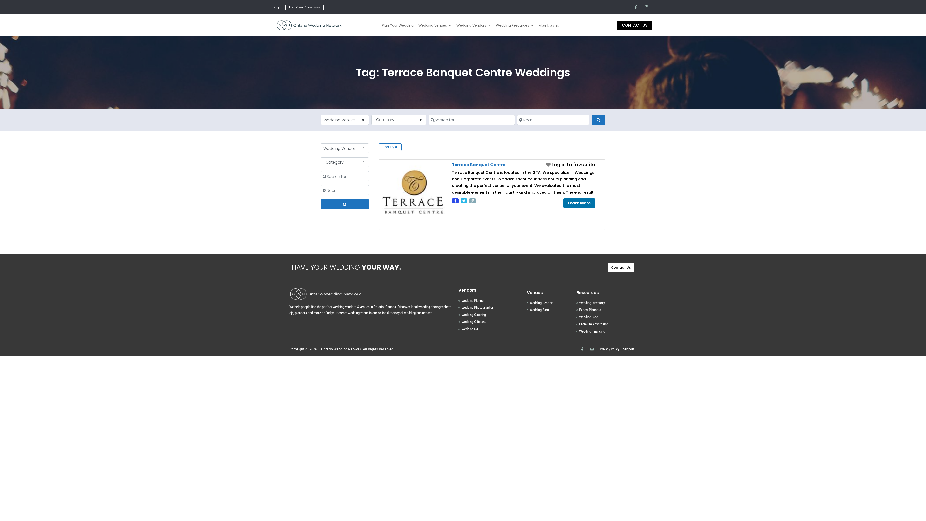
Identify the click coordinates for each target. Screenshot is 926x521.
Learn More (579, 203)
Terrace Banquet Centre (478, 165)
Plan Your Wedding (398, 25)
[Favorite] (570, 164)
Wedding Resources (512, 25)
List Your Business (304, 7)
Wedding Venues (432, 25)
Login (277, 7)
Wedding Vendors (471, 25)
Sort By (389, 146)
